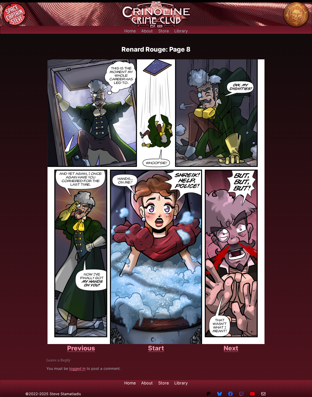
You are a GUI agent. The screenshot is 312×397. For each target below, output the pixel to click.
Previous (81, 348)
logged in (77, 368)
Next (231, 348)
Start (156, 348)
